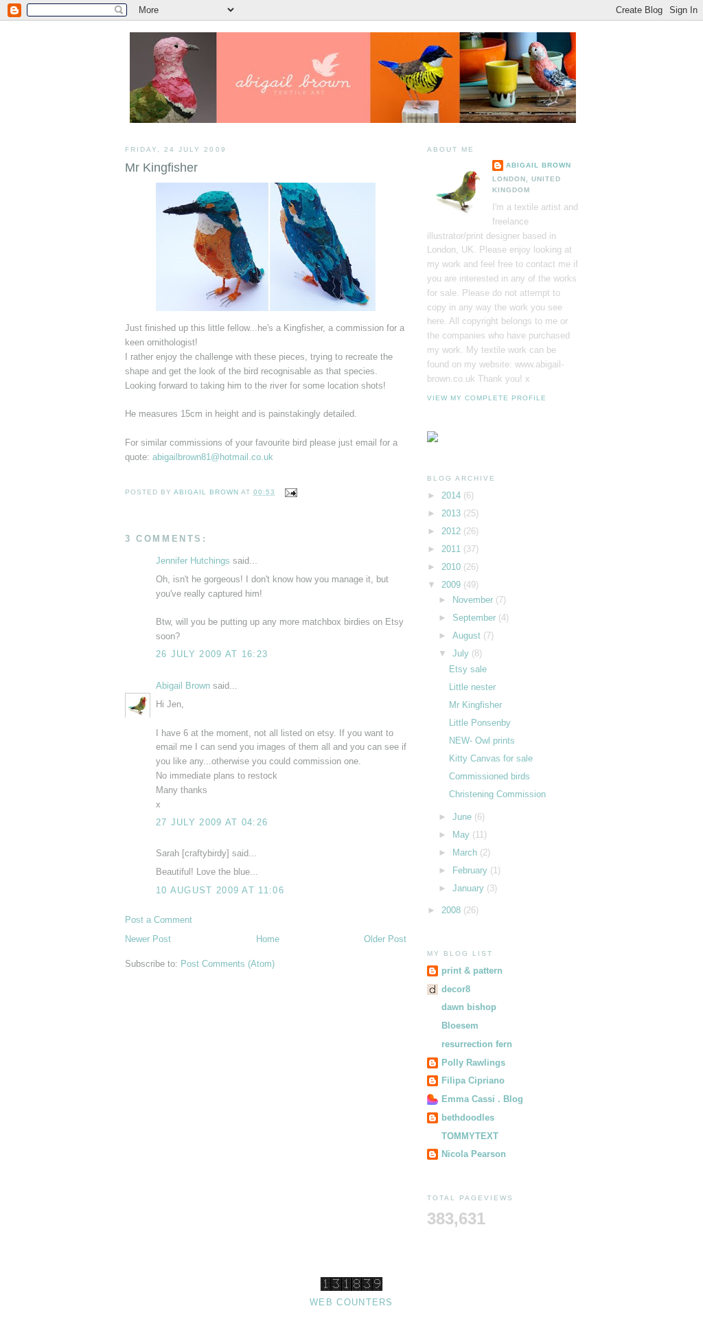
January (469, 888)
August (467, 635)
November (474, 600)
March (466, 852)
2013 (452, 513)
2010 (452, 567)
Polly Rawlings (473, 1062)
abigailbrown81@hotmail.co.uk (212, 457)
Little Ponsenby (480, 723)
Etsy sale (468, 669)
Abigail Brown (183, 685)
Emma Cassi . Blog (482, 1099)
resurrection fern (476, 1044)
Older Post (385, 939)
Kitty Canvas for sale (491, 758)
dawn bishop (468, 1007)
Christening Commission (497, 794)
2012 (452, 531)
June (463, 817)
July (462, 653)
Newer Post (148, 939)
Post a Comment (158, 920)
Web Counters (351, 1302)
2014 (452, 495)
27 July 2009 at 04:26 (212, 822)
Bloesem (460, 1025)
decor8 (455, 989)
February (471, 870)
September (475, 617)
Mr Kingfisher (475, 705)
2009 (452, 585)
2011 (452, 549)
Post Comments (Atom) (228, 964)
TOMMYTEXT (469, 1136)
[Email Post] (290, 492)
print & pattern (472, 970)
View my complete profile (486, 398)
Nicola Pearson (473, 1154)
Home (267, 939)
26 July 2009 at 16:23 (212, 654)
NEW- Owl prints (482, 740)
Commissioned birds (489, 776)
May (462, 834)
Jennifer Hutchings (193, 561)
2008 (452, 910)
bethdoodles (467, 1117)
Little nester (472, 687)
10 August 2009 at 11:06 (220, 890)
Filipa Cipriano (473, 1080)
